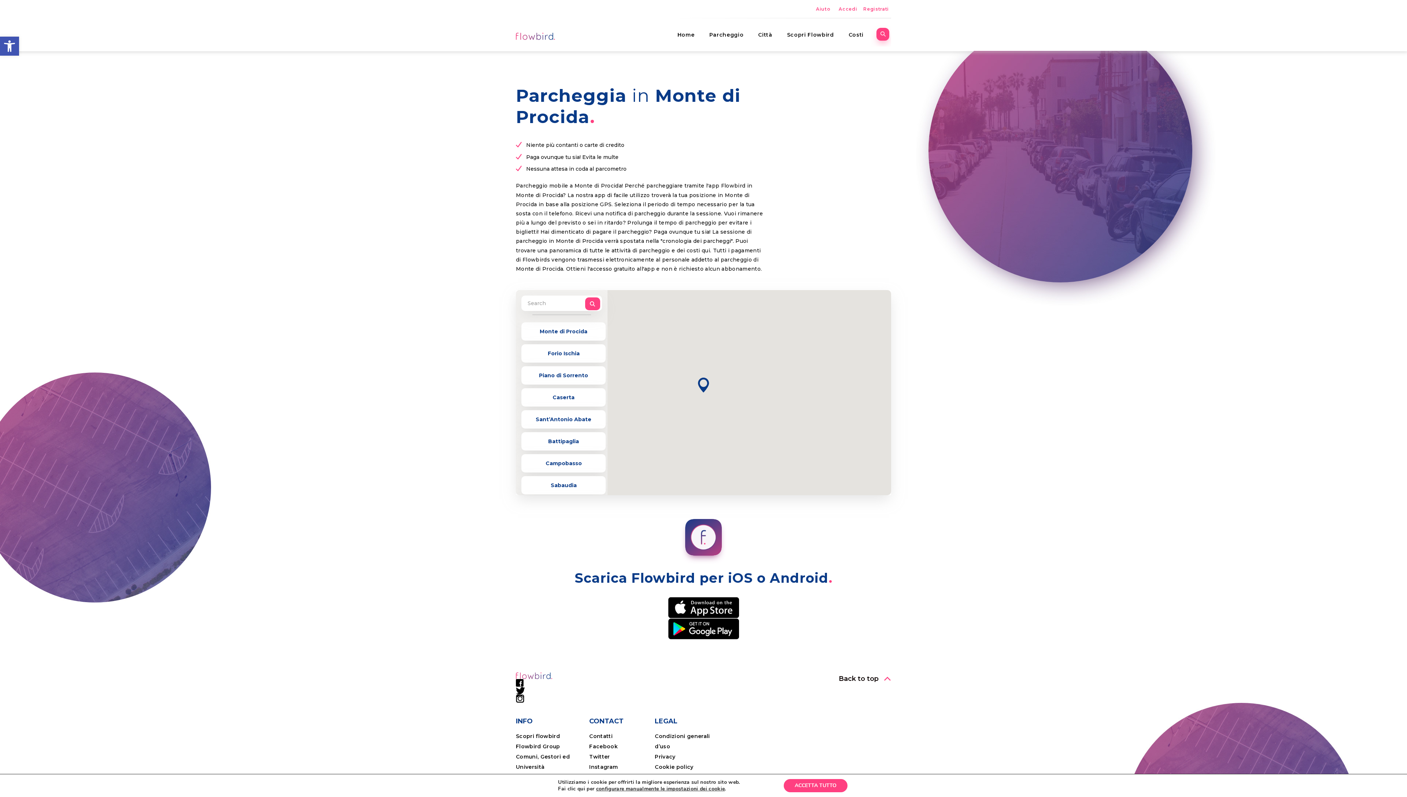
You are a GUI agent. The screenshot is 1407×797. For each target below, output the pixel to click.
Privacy (665, 756)
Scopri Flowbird (810, 34)
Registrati (876, 9)
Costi (856, 34)
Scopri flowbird (538, 736)
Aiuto (823, 9)
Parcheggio (726, 34)
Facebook (603, 746)
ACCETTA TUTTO (816, 785)
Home (686, 34)
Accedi (848, 9)
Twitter (599, 756)
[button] (9, 46)
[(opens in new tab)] (703, 607)
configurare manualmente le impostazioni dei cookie (660, 789)
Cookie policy (674, 767)
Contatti (601, 736)
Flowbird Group (538, 746)
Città (765, 34)
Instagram (603, 767)
